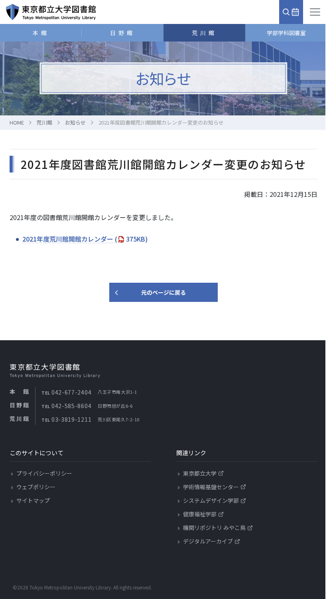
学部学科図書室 (286, 33)
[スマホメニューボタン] (315, 12)
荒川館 (204, 33)
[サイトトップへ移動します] (51, 12)
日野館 (122, 33)
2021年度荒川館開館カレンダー (85, 239)
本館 (41, 33)
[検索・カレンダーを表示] (291, 12)
